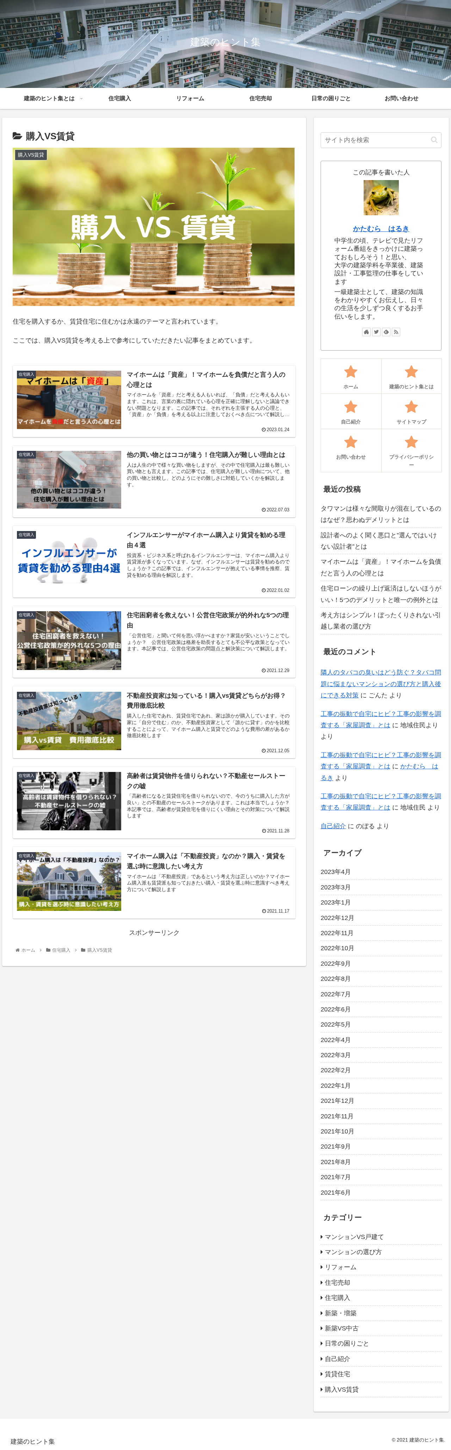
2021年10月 (337, 1131)
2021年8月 (336, 1161)
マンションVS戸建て (354, 1236)
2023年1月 (336, 902)
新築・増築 (341, 1312)
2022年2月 (336, 1070)
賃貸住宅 (337, 1374)
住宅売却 (337, 1282)
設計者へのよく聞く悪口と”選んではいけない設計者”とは (379, 541)
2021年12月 (337, 1100)
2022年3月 (336, 1054)
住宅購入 (337, 1297)
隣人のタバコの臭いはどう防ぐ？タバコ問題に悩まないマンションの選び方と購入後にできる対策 (381, 684)
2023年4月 (336, 871)
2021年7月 (336, 1177)
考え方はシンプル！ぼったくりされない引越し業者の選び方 (381, 621)
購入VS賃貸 (342, 1389)
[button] (434, 140)
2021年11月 (337, 1115)
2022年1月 (336, 1085)
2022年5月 (336, 1024)
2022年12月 (337, 917)
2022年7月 (336, 993)
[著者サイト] (366, 332)
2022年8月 (336, 978)
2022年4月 (336, 1039)
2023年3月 (336, 886)
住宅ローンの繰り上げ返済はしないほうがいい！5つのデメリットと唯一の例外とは (381, 594)
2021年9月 (336, 1146)
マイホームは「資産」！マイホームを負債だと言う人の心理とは (381, 567)
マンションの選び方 (353, 1251)
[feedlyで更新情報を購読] (386, 332)
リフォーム (341, 1267)
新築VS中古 (342, 1327)
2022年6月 (336, 1009)
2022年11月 (337, 932)
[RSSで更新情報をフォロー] (396, 332)
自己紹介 (333, 826)
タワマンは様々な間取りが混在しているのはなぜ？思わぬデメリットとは (381, 514)
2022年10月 (337, 948)
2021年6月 (336, 1192)
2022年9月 (336, 963)
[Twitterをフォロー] (376, 332)
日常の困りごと (347, 1343)
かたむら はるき (381, 228)
